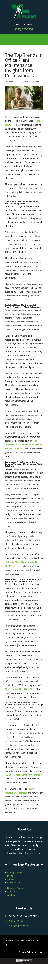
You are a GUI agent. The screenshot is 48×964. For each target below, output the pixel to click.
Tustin (10, 879)
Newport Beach (15, 888)
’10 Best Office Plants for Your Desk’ (23, 774)
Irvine (10, 875)
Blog (29, 81)
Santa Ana (12, 891)
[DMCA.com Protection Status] (24, 961)
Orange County (15, 872)
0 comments (37, 81)
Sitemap (39, 952)
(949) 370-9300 (24, 29)
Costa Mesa (13, 882)
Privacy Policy (26, 952)
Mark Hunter (11, 81)
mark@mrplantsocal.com (21, 925)
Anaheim (11, 894)
